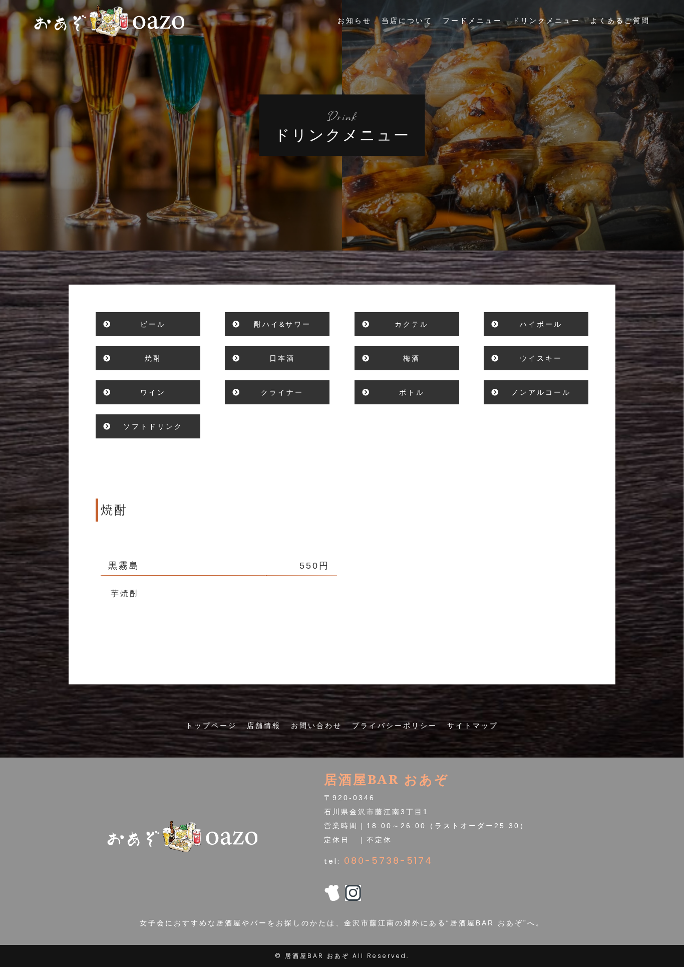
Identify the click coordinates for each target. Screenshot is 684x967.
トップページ (211, 725)
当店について (407, 21)
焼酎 (153, 358)
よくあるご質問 (620, 21)
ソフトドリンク (153, 426)
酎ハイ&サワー (282, 324)
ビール (153, 324)
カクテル (412, 324)
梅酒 (411, 358)
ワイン (153, 392)
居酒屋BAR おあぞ (317, 955)
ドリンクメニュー (546, 21)
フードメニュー (472, 21)
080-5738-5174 (388, 860)
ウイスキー (541, 358)
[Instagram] (353, 894)
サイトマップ (472, 725)
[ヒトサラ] (332, 894)
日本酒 (282, 358)
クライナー (282, 392)
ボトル (412, 392)
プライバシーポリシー (394, 725)
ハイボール (541, 324)
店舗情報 (264, 725)
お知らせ (354, 21)
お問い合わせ (316, 725)
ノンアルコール (541, 392)
